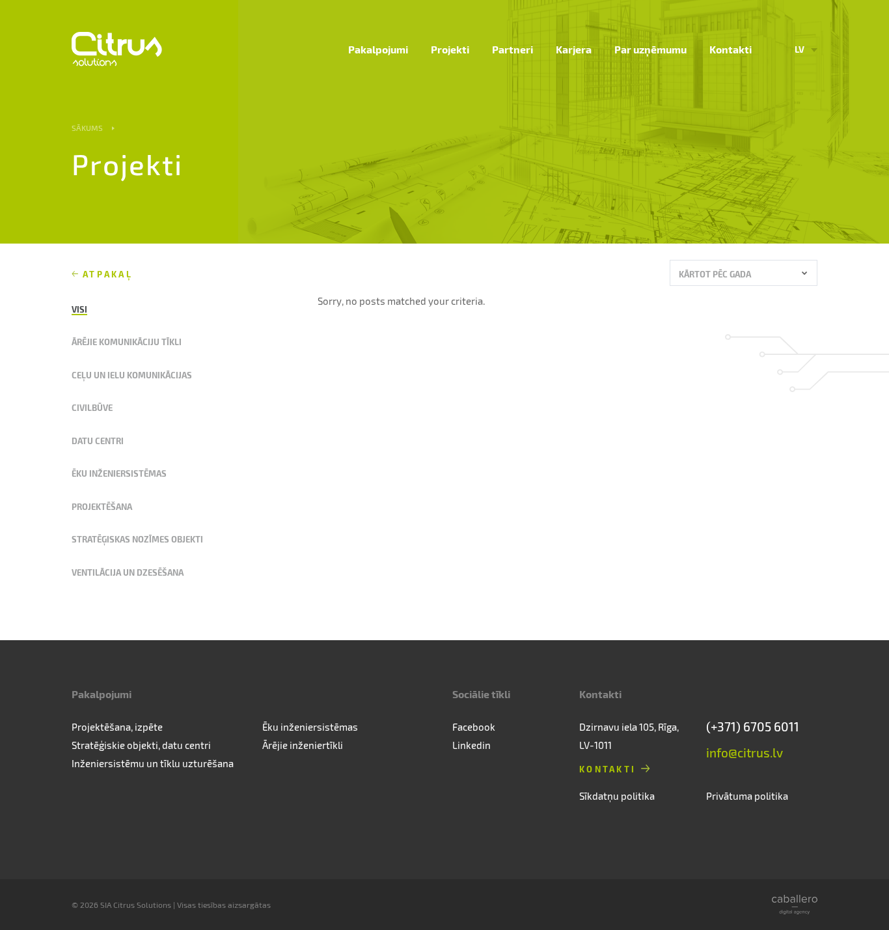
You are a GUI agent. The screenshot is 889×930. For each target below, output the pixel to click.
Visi (79, 309)
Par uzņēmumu (650, 49)
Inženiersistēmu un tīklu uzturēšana (153, 763)
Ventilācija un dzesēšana (128, 572)
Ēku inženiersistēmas (119, 473)
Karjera (574, 49)
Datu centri (98, 440)
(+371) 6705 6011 (752, 726)
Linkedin (471, 745)
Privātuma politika (747, 796)
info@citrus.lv (744, 752)
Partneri (512, 49)
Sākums (87, 127)
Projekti (450, 49)
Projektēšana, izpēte (117, 727)
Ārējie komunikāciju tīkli (127, 341)
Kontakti (730, 49)
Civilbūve (92, 407)
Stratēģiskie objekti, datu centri (141, 745)
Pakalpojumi (378, 49)
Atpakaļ (108, 274)
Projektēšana (102, 506)
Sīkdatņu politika (617, 796)
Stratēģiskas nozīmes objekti (137, 539)
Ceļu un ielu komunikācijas (132, 375)
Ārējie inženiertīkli (302, 745)
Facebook (473, 727)
